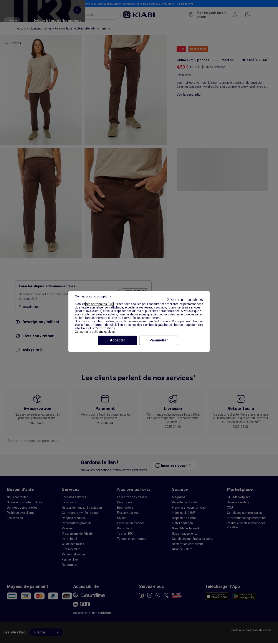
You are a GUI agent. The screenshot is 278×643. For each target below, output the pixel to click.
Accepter (117, 340)
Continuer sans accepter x (93, 296)
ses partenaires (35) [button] (99, 304)
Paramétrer (158, 340)
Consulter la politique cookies (95, 331)
